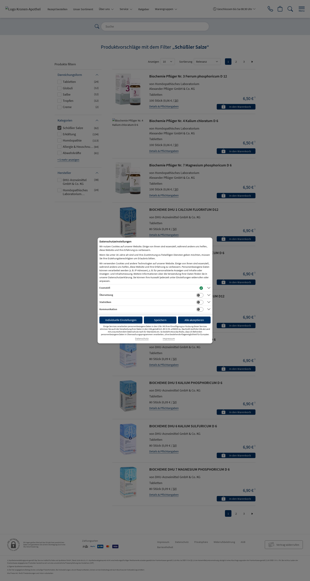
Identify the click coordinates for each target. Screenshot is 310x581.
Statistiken (105, 302)
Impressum (169, 338)
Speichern (160, 320)
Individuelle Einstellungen (121, 320)
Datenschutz (142, 338)
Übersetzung (106, 294)
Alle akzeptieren (194, 320)
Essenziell (104, 287)
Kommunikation (108, 309)
